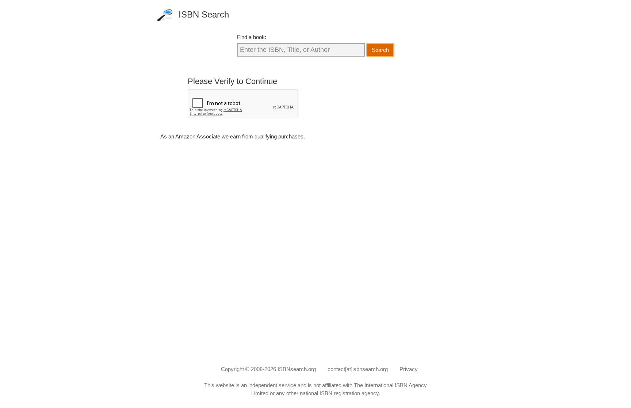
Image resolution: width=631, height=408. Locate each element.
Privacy (408, 369)
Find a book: (251, 37)
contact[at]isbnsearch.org (358, 369)
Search (380, 50)
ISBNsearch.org (297, 369)
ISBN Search (204, 14)
